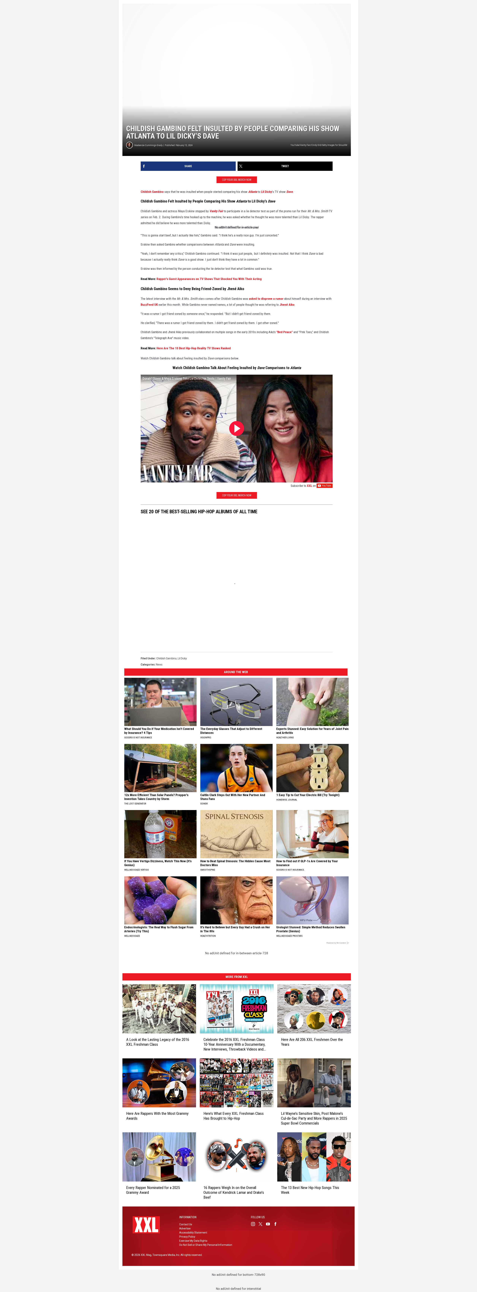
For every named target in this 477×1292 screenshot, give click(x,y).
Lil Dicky (266, 192)
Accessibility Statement (193, 1232)
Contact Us (185, 1224)
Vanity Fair (216, 211)
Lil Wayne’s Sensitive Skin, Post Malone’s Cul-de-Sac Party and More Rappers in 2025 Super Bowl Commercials (314, 1118)
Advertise (185, 1228)
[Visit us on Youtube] (269, 1224)
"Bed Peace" (284, 332)
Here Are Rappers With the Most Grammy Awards (157, 1116)
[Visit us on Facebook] (277, 1224)
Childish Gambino (152, 192)
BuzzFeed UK (149, 304)
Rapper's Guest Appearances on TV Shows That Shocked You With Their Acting (209, 279)
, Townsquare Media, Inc (165, 1254)
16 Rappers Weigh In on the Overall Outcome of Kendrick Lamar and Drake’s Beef (233, 1192)
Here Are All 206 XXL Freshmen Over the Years (312, 1041)
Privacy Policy (187, 1236)
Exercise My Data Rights (193, 1240)
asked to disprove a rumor (266, 299)
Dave (289, 192)
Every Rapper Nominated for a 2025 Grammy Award (153, 1190)
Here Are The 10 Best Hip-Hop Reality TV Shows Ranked (194, 348)
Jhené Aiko (286, 304)
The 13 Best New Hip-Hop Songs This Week (310, 1190)
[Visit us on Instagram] (254, 1224)
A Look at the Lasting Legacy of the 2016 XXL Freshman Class (157, 1041)
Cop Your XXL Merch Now (236, 179)
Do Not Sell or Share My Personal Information (205, 1244)
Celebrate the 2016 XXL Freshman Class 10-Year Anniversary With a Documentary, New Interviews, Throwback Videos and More (234, 1044)
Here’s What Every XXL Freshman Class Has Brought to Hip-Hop (233, 1116)
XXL (309, 486)
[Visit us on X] (262, 1224)
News (159, 664)
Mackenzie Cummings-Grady (148, 145)
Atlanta (252, 192)
